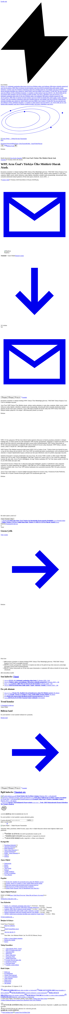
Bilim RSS (9, 953)
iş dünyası (14, 524)
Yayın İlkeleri (8, 875)
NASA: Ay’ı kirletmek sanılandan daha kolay (17, 86)
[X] (1, 142)
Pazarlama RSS (10, 957)
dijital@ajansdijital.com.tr (11, 929)
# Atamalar (4, 705)
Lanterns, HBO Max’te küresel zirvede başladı (23, 88)
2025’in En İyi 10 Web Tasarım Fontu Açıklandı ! (20, 886)
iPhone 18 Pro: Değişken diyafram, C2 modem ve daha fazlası (28, 93)
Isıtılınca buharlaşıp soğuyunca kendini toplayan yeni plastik (38, 89)
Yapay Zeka (18, 143)
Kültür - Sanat (30, 143)
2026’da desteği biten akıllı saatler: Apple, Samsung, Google (21, 910)
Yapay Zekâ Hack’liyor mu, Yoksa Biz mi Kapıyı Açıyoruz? (27, 895)
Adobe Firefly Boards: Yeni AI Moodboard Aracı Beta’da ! (22, 888)
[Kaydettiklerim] (4, 146)
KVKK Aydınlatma (9, 873)
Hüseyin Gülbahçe (9, 925)
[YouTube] (5, 142)
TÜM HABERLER (7, 917)
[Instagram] (2, 142)
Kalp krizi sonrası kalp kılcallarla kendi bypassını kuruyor (22, 885)
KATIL (30, 820)
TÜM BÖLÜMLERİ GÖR (9, 899)
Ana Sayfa (13, 158)
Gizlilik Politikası (9, 871)
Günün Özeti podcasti (10, 975)
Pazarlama (4, 143)
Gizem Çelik (5, 180)
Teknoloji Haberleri (9, 846)
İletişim (6, 866)
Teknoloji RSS (10, 952)
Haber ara (7, 972)
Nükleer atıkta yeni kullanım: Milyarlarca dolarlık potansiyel (21, 907)
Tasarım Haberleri (9, 851)
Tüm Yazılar (7, 868)
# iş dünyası (10, 705)
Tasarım (24, 143)
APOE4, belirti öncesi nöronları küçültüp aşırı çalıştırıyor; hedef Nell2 (34, 90)
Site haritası (7, 983)
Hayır (12, 519)
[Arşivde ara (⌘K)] (2, 145)
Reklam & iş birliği (9, 940)
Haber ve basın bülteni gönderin (13, 938)
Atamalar (19, 158)
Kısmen (7, 519)
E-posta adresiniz (5, 820)
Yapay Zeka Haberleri (10, 850)
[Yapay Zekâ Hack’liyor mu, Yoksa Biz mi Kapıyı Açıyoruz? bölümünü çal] (2, 897)
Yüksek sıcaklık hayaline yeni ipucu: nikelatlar (39, 94)
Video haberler (8, 978)
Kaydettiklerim (8, 973)
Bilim (13, 143)
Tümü (16, 676)
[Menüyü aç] (15, 145)
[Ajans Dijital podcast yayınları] (7, 824)
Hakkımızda (7, 863)
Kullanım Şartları (15, 1000)
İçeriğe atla (4, 1)
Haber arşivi (7, 980)
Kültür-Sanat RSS (11, 958)
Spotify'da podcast (11, 961)
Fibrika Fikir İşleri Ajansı (40, 998)
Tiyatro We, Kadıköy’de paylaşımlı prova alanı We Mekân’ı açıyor (24, 882)
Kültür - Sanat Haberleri (11, 853)
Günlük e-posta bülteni (12, 965)
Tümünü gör (20, 792)
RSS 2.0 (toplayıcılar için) (13, 950)
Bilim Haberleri (8, 848)
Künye (6, 865)
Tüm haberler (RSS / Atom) (14, 948)
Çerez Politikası (36, 1000)
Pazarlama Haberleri (10, 845)
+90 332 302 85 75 (9, 932)
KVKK (30, 1000)
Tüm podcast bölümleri (10, 977)
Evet (2, 519)
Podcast (40, 143)
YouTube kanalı (10, 963)
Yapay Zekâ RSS (11, 955)
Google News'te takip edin (13, 960)
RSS (2, 140)
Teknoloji (9, 143)
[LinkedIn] (4, 142)
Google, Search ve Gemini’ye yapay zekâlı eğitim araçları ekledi (24, 883)
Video (36, 143)
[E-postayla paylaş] (34, 248)
